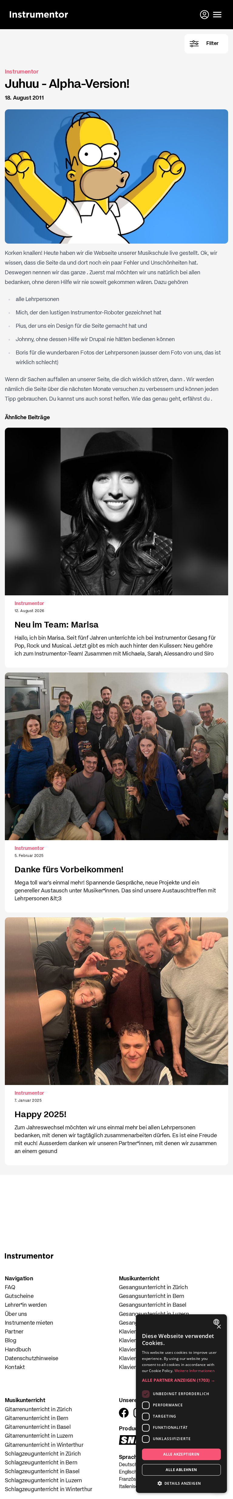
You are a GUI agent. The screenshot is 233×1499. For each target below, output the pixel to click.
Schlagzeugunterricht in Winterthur (48, 1489)
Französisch (132, 1479)
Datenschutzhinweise (31, 1358)
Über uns (16, 1314)
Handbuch (18, 1350)
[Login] (205, 14)
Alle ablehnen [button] (181, 1469)
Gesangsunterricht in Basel (153, 1305)
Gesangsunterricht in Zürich (153, 1287)
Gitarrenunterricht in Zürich (38, 1409)
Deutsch (128, 1465)
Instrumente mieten (29, 1323)
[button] (181, 1380)
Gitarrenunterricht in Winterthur (44, 1445)
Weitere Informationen (194, 1370)
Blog (10, 1340)
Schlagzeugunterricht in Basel (42, 1471)
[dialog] (181, 1403)
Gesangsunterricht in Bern (151, 1296)
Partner (14, 1332)
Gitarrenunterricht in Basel (38, 1427)
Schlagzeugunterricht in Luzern (43, 1481)
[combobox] (217, 1322)
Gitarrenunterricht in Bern (37, 1418)
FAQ (10, 1287)
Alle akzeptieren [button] (181, 1454)
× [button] (218, 1327)
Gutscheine (19, 1296)
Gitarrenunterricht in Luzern (39, 1436)
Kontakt (15, 1367)
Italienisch (130, 1486)
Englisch (128, 1472)
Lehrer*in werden (26, 1305)
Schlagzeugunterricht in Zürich (43, 1454)
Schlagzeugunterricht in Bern (41, 1463)
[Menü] (217, 14)
